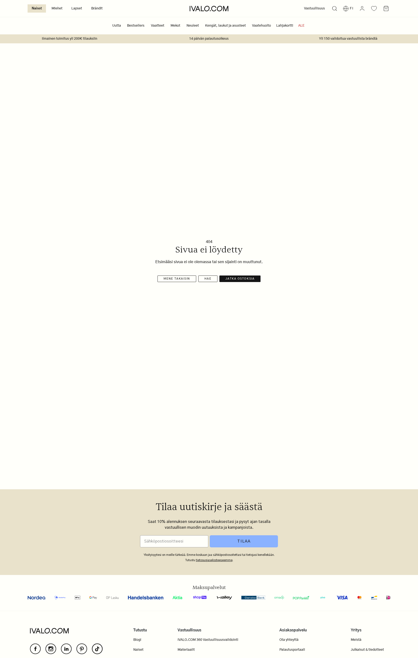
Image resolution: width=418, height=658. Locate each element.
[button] (334, 8)
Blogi (137, 640)
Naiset (37, 8)
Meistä (356, 640)
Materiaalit (186, 649)
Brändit (97, 8)
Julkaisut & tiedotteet (367, 649)
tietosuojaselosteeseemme (214, 560)
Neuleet (193, 25)
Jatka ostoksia (239, 278)
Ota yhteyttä (289, 640)
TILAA (244, 541)
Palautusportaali (292, 649)
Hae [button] (207, 278)
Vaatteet (157, 25)
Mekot (175, 25)
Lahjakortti (284, 25)
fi (352, 8)
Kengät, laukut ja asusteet (225, 25)
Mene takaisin (177, 278)
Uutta (116, 25)
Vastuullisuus (314, 8)
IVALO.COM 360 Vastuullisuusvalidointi (208, 640)
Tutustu (140, 630)
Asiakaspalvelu (293, 630)
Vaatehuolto (261, 25)
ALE (301, 25)
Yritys (356, 630)
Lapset (76, 8)
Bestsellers (135, 25)
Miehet (57, 8)
